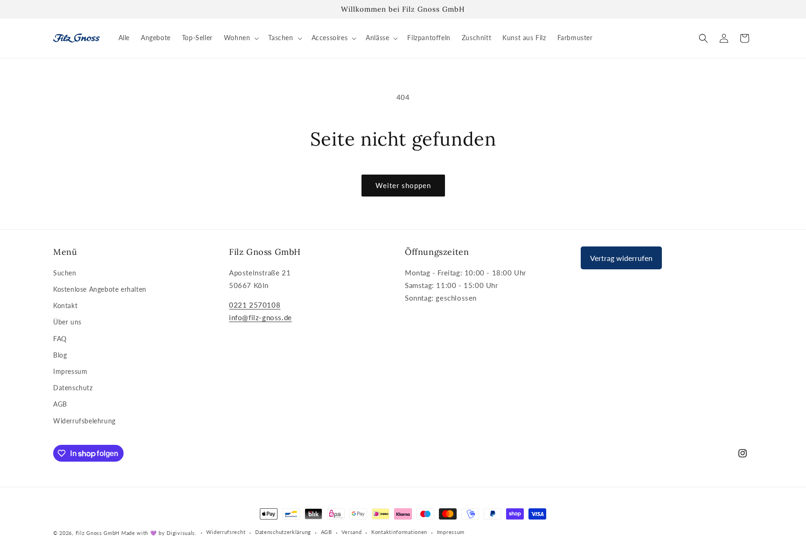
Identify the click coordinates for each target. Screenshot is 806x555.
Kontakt (65, 305)
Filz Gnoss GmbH (98, 533)
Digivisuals (181, 533)
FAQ (60, 339)
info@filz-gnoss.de (260, 317)
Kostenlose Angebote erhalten (99, 289)
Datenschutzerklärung (283, 532)
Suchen (64, 273)
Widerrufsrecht (225, 532)
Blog (60, 355)
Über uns (67, 322)
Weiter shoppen (403, 185)
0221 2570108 (254, 305)
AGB (60, 404)
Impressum (70, 371)
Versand (351, 532)
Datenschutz (73, 388)
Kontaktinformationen (399, 532)
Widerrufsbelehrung (84, 421)
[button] (240, 38)
